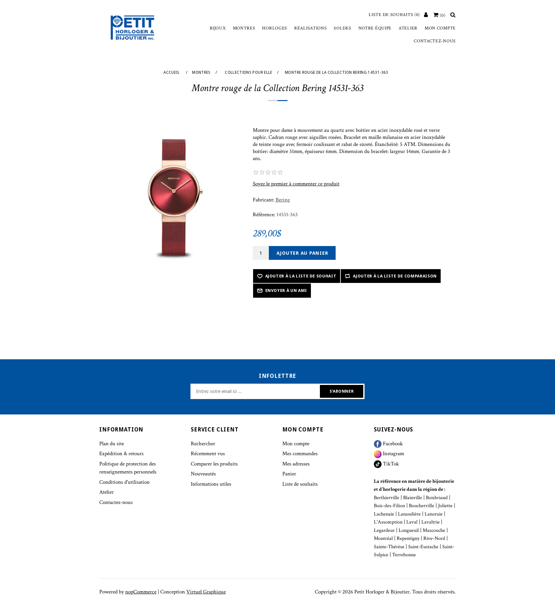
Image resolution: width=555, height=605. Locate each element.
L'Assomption (388, 522)
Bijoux (217, 28)
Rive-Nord (434, 538)
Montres (244, 28)
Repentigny (408, 538)
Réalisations (310, 28)
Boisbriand (437, 497)
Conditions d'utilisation (124, 482)
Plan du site (111, 443)
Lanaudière (409, 514)
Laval (412, 522)
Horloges (274, 28)
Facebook (392, 443)
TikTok (390, 463)
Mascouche (434, 530)
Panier (289, 473)
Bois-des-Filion (389, 505)
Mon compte (440, 28)
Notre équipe (375, 28)
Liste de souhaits (300, 484)
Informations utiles (211, 484)
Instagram (393, 453)
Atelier (408, 28)
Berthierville (386, 497)
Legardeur (384, 530)
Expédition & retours (121, 453)
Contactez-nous (435, 41)
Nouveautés (203, 473)
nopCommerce (140, 591)
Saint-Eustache (423, 546)
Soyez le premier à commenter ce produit (296, 183)
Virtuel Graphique (206, 591)
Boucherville (421, 505)
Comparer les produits (214, 463)
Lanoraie (434, 514)
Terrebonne (404, 554)
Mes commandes (300, 453)
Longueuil (409, 530)
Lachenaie (384, 514)
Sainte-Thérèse (389, 546)
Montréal (383, 538)
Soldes (342, 28)
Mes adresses (296, 463)
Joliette (445, 505)
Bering (283, 199)
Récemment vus (208, 453)
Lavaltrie (430, 522)
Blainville (412, 497)
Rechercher (203, 443)
